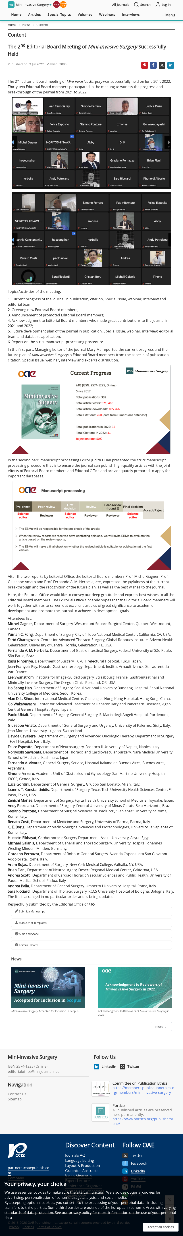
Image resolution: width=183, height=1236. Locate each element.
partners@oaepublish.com (28, 1170)
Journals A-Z (75, 1155)
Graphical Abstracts (81, 1170)
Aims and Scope (28, 934)
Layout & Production (82, 1165)
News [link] (26, 25)
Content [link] (42, 25)
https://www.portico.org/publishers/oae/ (142, 1121)
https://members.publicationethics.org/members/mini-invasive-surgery (143, 1090)
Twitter (133, 1066)
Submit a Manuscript (31, 911)
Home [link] (12, 25)
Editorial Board (27, 945)
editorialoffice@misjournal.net (33, 1071)
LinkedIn (109, 1066)
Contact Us (17, 1094)
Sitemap (15, 1099)
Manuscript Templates (32, 922)
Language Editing (79, 1160)
